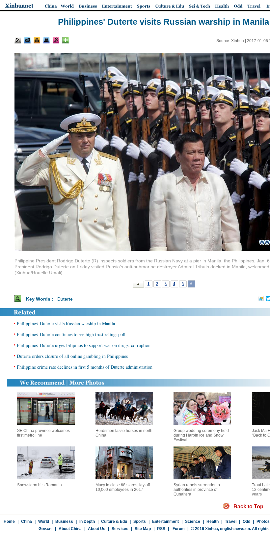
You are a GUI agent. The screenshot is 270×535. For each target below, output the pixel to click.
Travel (230, 521)
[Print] (37, 40)
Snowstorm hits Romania (39, 485)
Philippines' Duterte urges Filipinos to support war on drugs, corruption (83, 345)
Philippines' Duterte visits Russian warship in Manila (66, 323)
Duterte (65, 299)
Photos (263, 521)
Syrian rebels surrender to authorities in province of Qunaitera (197, 489)
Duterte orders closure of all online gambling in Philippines (72, 356)
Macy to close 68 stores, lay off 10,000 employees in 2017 (122, 487)
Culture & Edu (114, 521)
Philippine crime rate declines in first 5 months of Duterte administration (84, 367)
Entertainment (165, 521)
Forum (178, 528)
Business (64, 521)
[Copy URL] (46, 40)
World (43, 521)
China (26, 521)
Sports (139, 521)
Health (212, 521)
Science (192, 521)
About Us (96, 528)
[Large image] (56, 40)
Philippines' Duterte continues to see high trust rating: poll (71, 334)
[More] (65, 40)
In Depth (87, 521)
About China (70, 528)
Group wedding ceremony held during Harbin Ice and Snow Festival (201, 435)
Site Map (143, 528)
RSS (161, 528)
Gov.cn (45, 528)
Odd (246, 521)
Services (120, 528)
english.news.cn (235, 528)
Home (9, 521)
